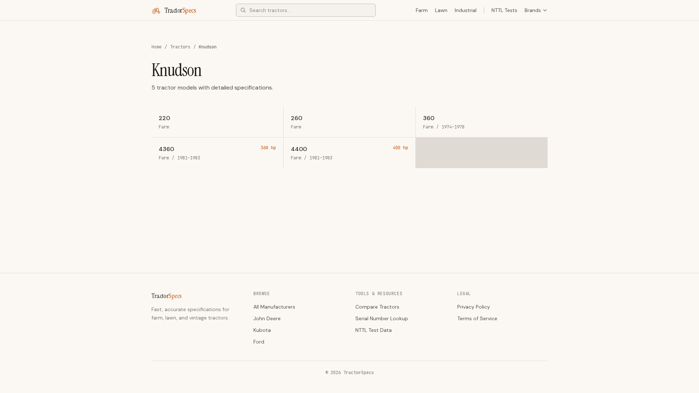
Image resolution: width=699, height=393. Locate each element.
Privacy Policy (473, 306)
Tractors (180, 47)
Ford (258, 341)
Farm (422, 10)
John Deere (267, 318)
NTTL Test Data (373, 330)
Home (156, 47)
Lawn (441, 10)
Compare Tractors (377, 306)
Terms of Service (477, 318)
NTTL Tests (504, 10)
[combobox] (306, 10)
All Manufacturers (274, 306)
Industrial (466, 10)
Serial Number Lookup (381, 318)
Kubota (262, 330)
